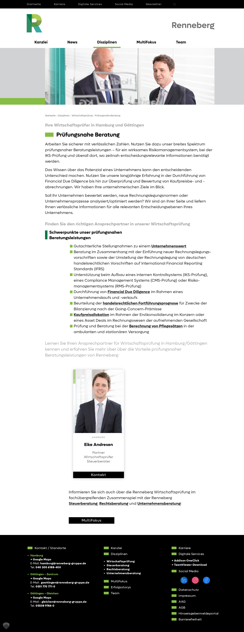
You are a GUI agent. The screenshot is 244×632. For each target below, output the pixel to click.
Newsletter (154, 4)
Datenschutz (189, 590)
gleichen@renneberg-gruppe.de (64, 602)
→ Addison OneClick (185, 560)
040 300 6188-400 (48, 567)
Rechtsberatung (113, 503)
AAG (182, 602)
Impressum (187, 596)
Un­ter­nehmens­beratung (159, 503)
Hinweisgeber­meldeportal (199, 613)
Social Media (124, 4)
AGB (182, 608)
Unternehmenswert (168, 246)
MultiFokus (92, 520)
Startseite (34, 4)
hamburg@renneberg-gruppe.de (63, 563)
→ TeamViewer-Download (189, 565)
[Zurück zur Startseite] (34, 23)
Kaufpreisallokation (91, 314)
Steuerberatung (83, 503)
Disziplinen (119, 554)
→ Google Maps (40, 559)
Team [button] (181, 42)
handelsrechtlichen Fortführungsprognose (140, 303)
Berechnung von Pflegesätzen (156, 326)
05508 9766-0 (45, 606)
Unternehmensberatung (124, 573)
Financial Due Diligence (129, 291)
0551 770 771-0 (45, 586)
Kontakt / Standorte (50, 548)
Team (115, 593)
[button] (174, 4)
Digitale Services (90, 4)
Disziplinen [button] (107, 42)
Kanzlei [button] (41, 42)
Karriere (59, 4)
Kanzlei (116, 548)
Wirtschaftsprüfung (121, 561)
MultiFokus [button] (146, 42)
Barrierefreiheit (190, 619)
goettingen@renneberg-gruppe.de (65, 582)
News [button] (72, 42)
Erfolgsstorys (121, 587)
